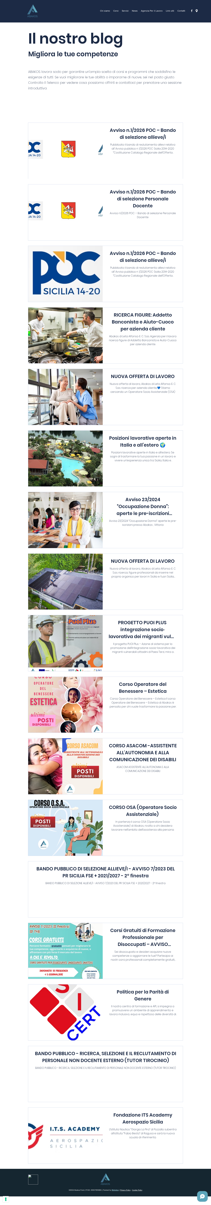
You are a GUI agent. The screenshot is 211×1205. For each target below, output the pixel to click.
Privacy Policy (125, 1190)
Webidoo (115, 1190)
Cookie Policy (137, 1190)
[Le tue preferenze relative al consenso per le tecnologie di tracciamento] (6, 1199)
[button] (151, 10)
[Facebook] (191, 10)
